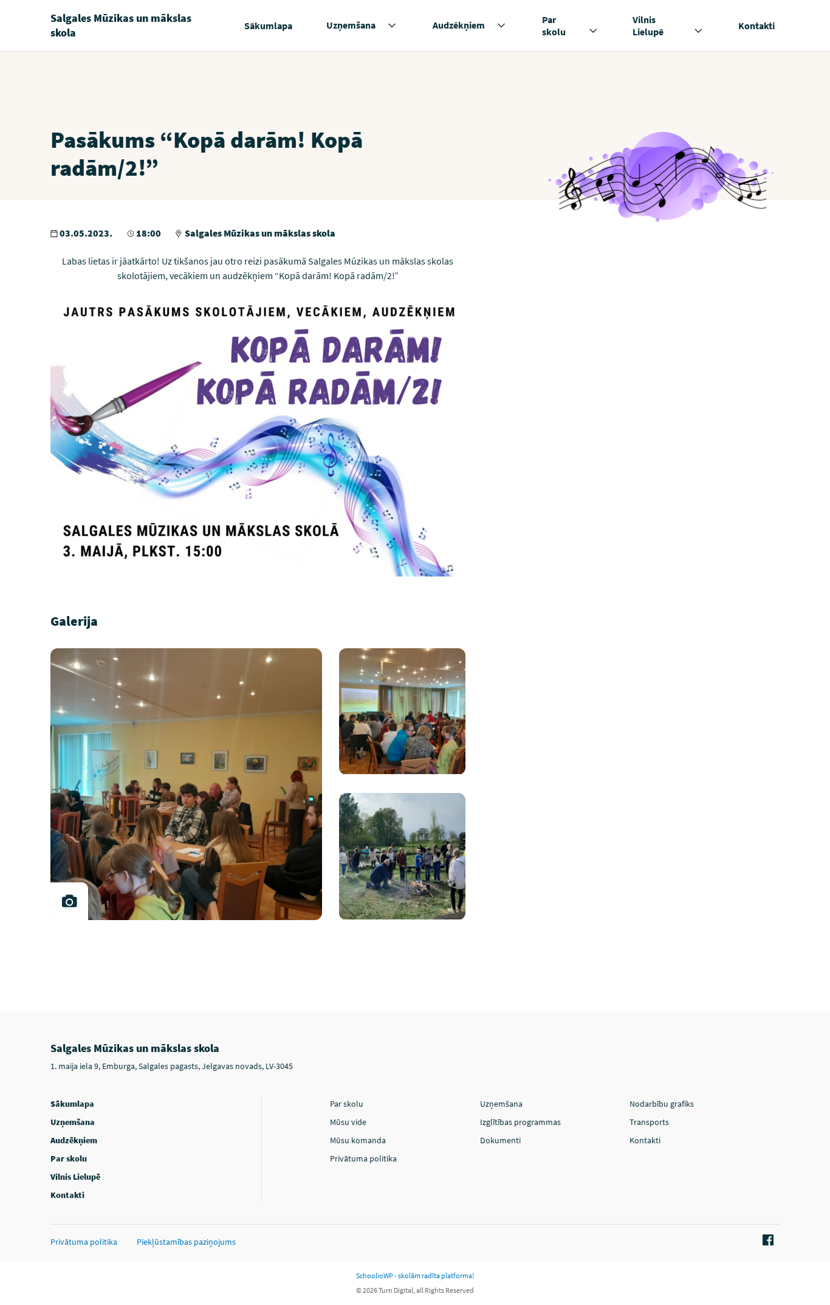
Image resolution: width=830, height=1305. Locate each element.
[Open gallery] (69, 901)
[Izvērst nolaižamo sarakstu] (391, 25)
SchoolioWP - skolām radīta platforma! (415, 1275)
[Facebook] (766, 1240)
